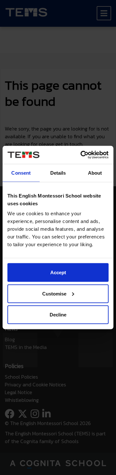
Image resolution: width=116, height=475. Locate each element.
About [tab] (95, 172)
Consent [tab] (21, 172)
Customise (54, 293)
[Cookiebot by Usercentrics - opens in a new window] (82, 155)
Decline (58, 314)
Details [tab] (58, 172)
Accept (58, 272)
